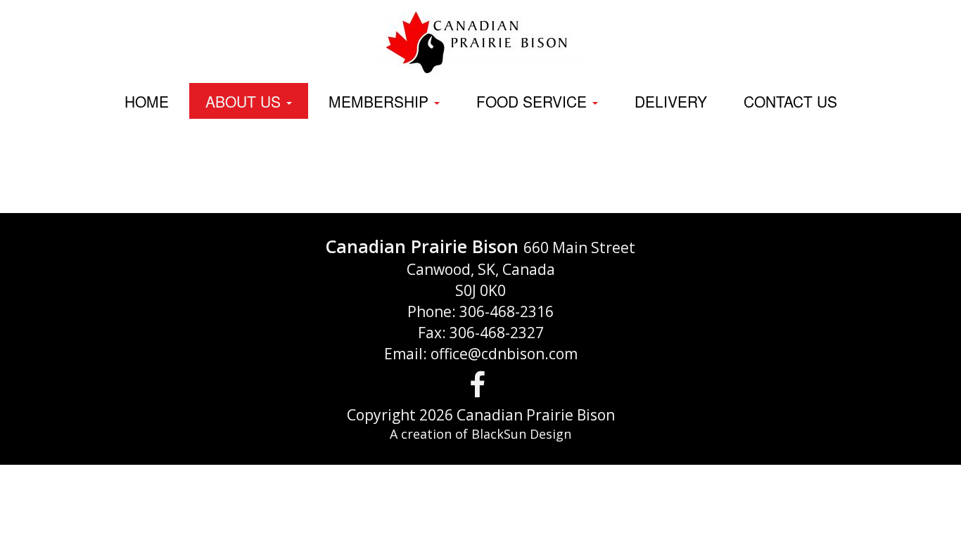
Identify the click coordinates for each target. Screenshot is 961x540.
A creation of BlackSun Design (480, 433)
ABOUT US (245, 101)
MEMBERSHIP (381, 101)
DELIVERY (671, 101)
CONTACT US (790, 101)
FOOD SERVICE (533, 101)
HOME (147, 101)
